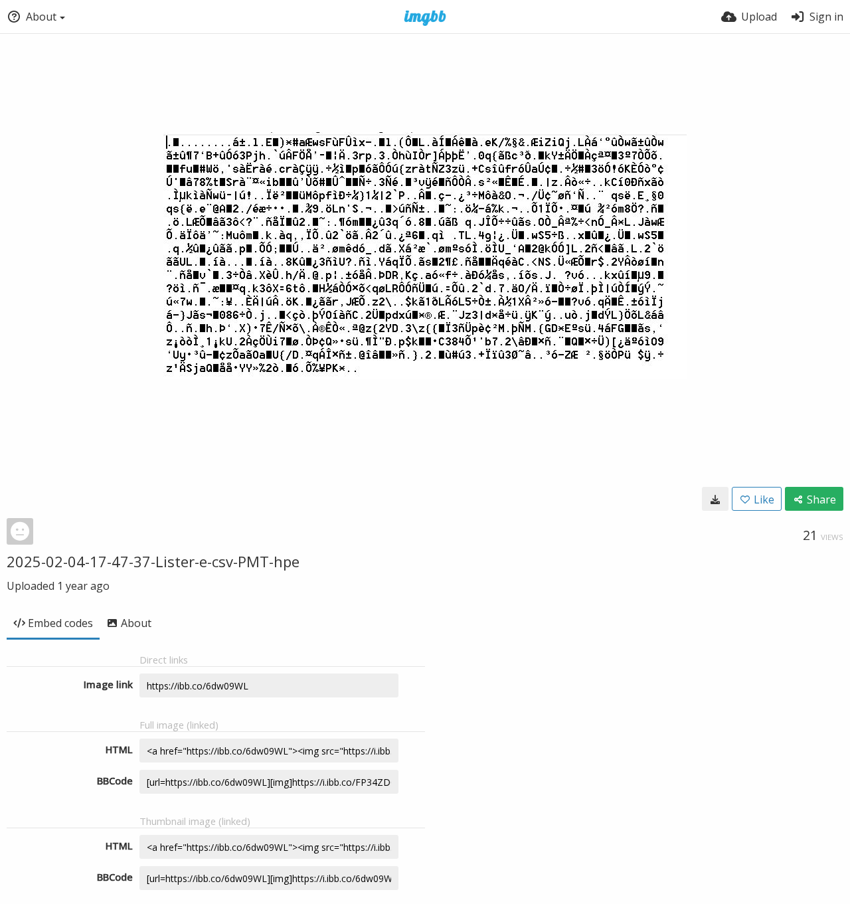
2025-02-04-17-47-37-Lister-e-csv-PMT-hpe (153, 561)
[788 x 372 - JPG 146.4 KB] (715, 499)
